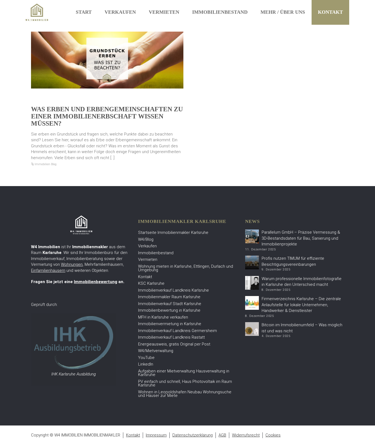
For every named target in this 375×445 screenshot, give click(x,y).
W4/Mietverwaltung (155, 350)
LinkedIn (145, 364)
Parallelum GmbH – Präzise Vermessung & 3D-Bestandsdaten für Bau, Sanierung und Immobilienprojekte (301, 238)
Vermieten (164, 12)
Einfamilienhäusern (48, 270)
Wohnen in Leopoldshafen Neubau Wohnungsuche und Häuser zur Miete (184, 393)
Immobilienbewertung (95, 281)
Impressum (156, 435)
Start (84, 12)
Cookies (273, 435)
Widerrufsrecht (246, 435)
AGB (222, 435)
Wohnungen (72, 264)
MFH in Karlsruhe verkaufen (163, 317)
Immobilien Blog (46, 164)
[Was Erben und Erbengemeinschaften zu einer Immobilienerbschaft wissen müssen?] (107, 60)
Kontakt (330, 12)
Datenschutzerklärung (192, 435)
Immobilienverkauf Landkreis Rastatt (171, 337)
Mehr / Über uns (283, 12)
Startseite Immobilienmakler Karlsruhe (173, 232)
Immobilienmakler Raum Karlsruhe (169, 296)
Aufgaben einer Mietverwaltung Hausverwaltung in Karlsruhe (183, 373)
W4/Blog (145, 239)
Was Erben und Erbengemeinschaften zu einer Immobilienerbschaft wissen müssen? (107, 116)
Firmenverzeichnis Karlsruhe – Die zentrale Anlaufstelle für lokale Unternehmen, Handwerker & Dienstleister (301, 304)
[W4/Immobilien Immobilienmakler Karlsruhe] (37, 12)
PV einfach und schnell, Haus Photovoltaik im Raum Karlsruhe (185, 383)
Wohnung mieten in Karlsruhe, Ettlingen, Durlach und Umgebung (185, 268)
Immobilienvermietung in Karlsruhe (169, 323)
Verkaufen (120, 12)
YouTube (146, 357)
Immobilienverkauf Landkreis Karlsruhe (173, 290)
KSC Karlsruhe (151, 283)
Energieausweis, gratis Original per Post (174, 344)
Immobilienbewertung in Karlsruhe (169, 310)
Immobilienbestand (220, 12)
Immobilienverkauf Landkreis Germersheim (177, 330)
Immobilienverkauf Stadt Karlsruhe (169, 303)
